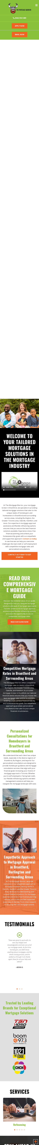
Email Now (19, 34)
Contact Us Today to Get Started (19, 556)
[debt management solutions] (19, 1053)
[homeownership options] (19, 651)
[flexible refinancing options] (19, 1110)
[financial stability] (19, 840)
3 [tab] (19, 1129)
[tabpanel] (19, 951)
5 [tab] (24, 1129)
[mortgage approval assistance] (19, 1068)
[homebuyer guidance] (19, 1024)
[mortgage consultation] (19, 1039)
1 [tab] (17, 989)
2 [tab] (19, 989)
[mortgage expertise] (19, 801)
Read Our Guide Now (19, 622)
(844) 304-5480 (20, 18)
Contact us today (29, 539)
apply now (19, 26)
